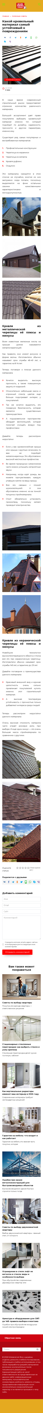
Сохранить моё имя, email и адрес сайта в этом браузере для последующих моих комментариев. (21, 944)
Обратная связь (13, 1338)
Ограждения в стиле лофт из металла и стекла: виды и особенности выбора (17, 1274)
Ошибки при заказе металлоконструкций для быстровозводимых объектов (17, 1183)
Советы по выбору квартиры (17, 1003)
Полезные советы (13, 79)
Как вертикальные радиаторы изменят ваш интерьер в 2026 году (20, 1092)
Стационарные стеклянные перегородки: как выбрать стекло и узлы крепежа (21, 1047)
